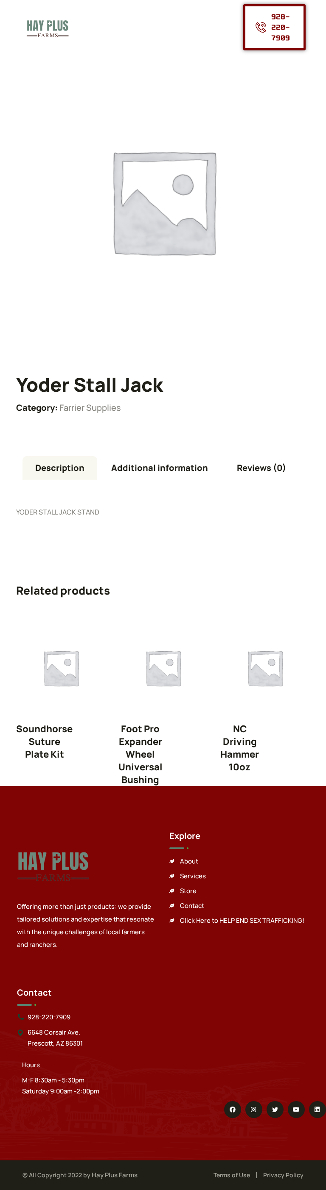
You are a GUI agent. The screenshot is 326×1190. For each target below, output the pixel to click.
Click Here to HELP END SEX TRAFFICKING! (242, 920)
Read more (60, 668)
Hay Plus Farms (115, 1175)
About (189, 861)
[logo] (47, 26)
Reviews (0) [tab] (261, 467)
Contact (192, 905)
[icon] (232, 1109)
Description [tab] (59, 467)
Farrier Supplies (90, 407)
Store (188, 890)
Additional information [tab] (159, 467)
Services (193, 876)
